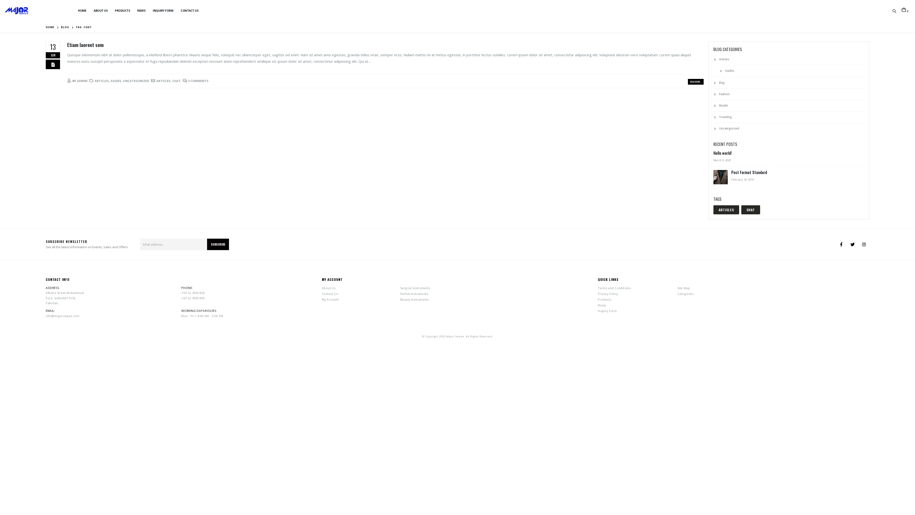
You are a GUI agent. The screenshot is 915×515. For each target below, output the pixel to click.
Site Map (683, 288)
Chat (176, 81)
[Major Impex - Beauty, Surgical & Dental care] (17, 10)
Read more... (696, 81)
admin (82, 81)
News (141, 11)
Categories (685, 294)
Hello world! (722, 153)
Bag (721, 83)
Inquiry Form (163, 11)
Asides (116, 81)
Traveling (725, 117)
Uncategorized (136, 81)
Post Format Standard (749, 172)
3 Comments (198, 81)
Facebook (841, 244)
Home (82, 11)
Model (723, 105)
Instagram (864, 244)
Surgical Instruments (415, 288)
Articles (102, 81)
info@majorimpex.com (62, 316)
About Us (100, 11)
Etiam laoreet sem (85, 44)
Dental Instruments (414, 294)
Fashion (724, 94)
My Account (330, 300)
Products (122, 11)
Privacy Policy (608, 294)
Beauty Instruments (414, 300)
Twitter (852, 244)
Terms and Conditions (614, 288)
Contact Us (189, 11)
